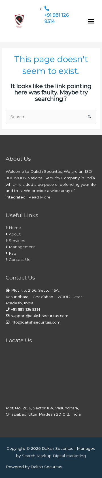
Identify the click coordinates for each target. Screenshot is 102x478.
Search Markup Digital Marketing (54, 455)
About (15, 234)
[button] (91, 21)
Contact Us (19, 259)
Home (15, 227)
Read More (39, 197)
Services (17, 240)
